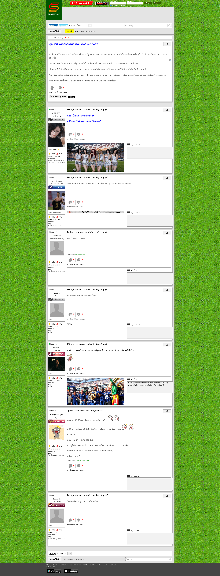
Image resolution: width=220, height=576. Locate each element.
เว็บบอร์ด (92, 565)
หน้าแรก (48, 565)
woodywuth (57, 181)
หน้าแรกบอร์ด (79, 31)
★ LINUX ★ (57, 113)
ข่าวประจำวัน (90, 31)
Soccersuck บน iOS (80, 254)
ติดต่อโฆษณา (113, 565)
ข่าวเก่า (55, 565)
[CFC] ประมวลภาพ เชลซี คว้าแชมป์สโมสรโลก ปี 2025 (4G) (149, 383)
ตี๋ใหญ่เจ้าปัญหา (56, 415)
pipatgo (57, 293)
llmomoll (56, 499)
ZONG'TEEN (68, 38)
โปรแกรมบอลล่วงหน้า (80, 565)
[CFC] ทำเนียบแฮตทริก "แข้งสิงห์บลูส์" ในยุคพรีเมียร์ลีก (147, 385)
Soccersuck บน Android (82, 460)
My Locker (135, 145)
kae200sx (57, 236)
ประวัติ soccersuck (101, 565)
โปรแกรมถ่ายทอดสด (65, 565)
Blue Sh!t (57, 347)
